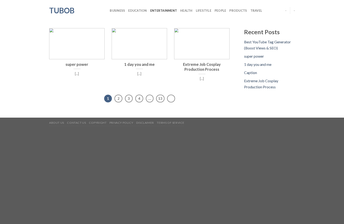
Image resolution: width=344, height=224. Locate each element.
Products (238, 10)
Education (137, 10)
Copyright (98, 122)
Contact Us (76, 122)
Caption (250, 72)
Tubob (61, 10)
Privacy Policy (121, 122)
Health (186, 10)
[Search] (104, 10)
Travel (256, 10)
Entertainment (163, 10)
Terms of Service (170, 122)
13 (160, 98)
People (220, 10)
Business (117, 10)
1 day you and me (257, 64)
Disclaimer (145, 122)
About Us (56, 122)
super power (254, 56)
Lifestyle (203, 10)
